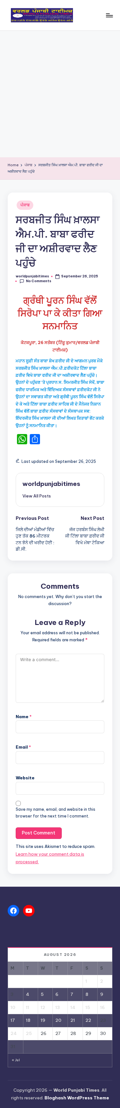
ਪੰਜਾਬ (24, 204)
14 (72, 1007)
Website (25, 778)
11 (27, 1007)
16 (102, 1007)
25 (29, 1033)
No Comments (38, 281)
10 (13, 1007)
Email (23, 747)
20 (58, 1020)
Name (24, 716)
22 (88, 1020)
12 (43, 1007)
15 (87, 1007)
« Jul (16, 1060)
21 (72, 1020)
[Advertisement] (60, 94)
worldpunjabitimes (51, 484)
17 (13, 1020)
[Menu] (109, 15)
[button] (36, 495)
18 (28, 1020)
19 (43, 1020)
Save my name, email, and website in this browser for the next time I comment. (55, 812)
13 (57, 1007)
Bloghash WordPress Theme (76, 1098)
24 (14, 1033)
